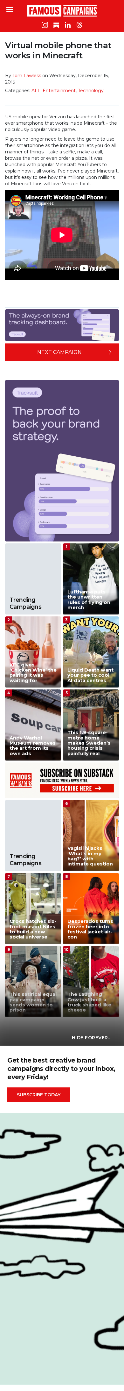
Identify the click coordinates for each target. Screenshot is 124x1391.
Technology (91, 90)
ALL (35, 90)
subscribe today (38, 1095)
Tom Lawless (26, 75)
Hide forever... (92, 1038)
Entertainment (59, 90)
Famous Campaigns (62, 10)
